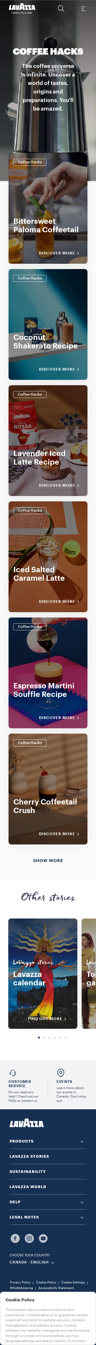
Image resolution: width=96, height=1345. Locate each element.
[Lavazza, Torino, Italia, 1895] (22, 8)
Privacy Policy (20, 1282)
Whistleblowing (21, 1288)
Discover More (57, 253)
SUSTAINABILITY (28, 1171)
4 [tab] (55, 1038)
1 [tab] (39, 1038)
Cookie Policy (46, 1282)
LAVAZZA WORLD (28, 1187)
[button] (61, 8)
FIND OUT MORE (45, 1019)
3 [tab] (49, 1038)
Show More (48, 861)
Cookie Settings (73, 1282)
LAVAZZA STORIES (29, 1156)
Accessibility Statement (56, 1288)
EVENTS (64, 1081)
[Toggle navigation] (82, 8)
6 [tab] (65, 1038)
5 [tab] (60, 1038)
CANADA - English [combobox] (29, 1262)
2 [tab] (44, 1038)
